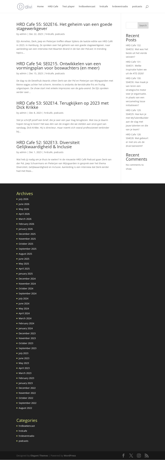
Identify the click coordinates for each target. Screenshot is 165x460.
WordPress (70, 455)
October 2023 (26, 343)
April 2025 (24, 268)
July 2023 (23, 353)
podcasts (137, 6)
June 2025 (24, 258)
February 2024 (26, 323)
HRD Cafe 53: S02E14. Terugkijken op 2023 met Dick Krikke (62, 105)
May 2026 (24, 209)
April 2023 (24, 368)
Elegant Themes (39, 455)
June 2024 (24, 303)
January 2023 (26, 383)
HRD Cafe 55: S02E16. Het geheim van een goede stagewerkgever (64, 26)
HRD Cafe (53, 6)
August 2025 (25, 253)
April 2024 (24, 313)
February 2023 (26, 378)
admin (23, 34)
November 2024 (27, 283)
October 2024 (26, 288)
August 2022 (25, 407)
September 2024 (27, 293)
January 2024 (26, 328)
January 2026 (26, 228)
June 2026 (24, 204)
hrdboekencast (87, 6)
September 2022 (27, 402)
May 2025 (24, 263)
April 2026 (24, 213)
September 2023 (27, 348)
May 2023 (24, 363)
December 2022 (27, 387)
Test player (68, 6)
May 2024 (24, 308)
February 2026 (26, 223)
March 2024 (25, 318)
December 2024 (27, 278)
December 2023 (27, 333)
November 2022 (27, 392)
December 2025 (27, 233)
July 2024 (23, 298)
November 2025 (27, 238)
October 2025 (26, 243)
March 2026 (25, 218)
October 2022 (26, 397)
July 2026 (23, 199)
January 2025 (26, 273)
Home (40, 6)
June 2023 (24, 358)
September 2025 (27, 248)
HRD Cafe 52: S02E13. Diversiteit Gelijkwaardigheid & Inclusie (48, 145)
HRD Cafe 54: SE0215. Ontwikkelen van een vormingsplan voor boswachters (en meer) (58, 66)
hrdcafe (104, 6)
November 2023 (27, 338)
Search (143, 25)
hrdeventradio (120, 6)
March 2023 (25, 373)
